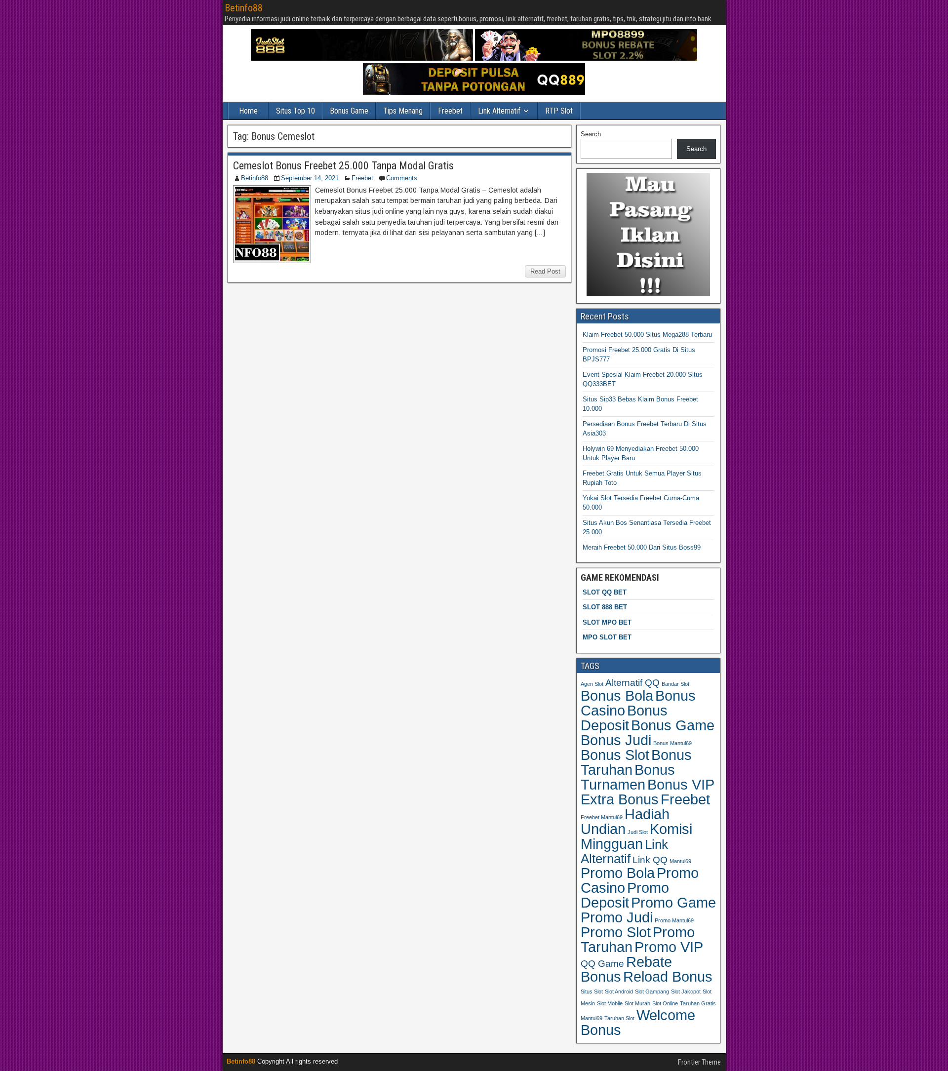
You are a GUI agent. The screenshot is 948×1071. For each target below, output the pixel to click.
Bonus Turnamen (628, 777)
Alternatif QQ (632, 682)
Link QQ (650, 860)
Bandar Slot (675, 684)
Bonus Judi (616, 740)
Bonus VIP (680, 785)
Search (591, 134)
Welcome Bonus (638, 1022)
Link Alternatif (499, 111)
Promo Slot (616, 932)
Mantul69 (680, 861)
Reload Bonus (667, 977)
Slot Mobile (610, 1003)
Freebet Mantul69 (602, 817)
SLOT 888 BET (605, 607)
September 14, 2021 (310, 178)
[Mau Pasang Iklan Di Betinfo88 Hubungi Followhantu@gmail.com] (648, 294)
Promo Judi (617, 917)
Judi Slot (638, 832)
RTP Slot (559, 111)
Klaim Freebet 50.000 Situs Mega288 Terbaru (647, 334)
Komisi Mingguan (636, 836)
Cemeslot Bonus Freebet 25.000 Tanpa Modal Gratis (343, 165)
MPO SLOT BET (607, 637)
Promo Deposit (625, 895)
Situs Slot (592, 991)
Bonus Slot (615, 755)
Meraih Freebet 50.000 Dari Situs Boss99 (642, 547)
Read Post (545, 271)
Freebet (450, 111)
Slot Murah (637, 1003)
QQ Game (602, 963)
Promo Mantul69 (674, 920)
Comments (401, 178)
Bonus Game (349, 111)
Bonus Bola (617, 695)
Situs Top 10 (295, 111)
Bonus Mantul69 (672, 743)
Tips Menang (403, 111)
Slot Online (665, 1003)
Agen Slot (592, 684)
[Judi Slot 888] (362, 58)
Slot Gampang (652, 991)
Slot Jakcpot (686, 991)
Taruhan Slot (619, 1018)
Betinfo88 (244, 8)
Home (248, 111)
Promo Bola (618, 873)
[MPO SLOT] (586, 58)
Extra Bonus (620, 799)
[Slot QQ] (474, 92)
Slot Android (619, 991)
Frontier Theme (699, 1062)
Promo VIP (668, 947)
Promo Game (673, 902)
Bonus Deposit (624, 717)
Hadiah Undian (625, 821)
